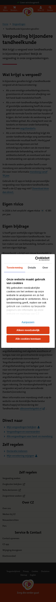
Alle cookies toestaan (28, 339)
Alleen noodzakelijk (28, 330)
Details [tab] (32, 267)
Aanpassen (28, 322)
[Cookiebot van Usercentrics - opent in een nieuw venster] (37, 259)
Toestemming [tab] (15, 267)
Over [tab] (45, 267)
